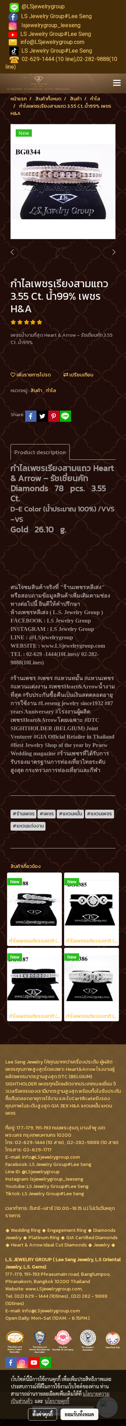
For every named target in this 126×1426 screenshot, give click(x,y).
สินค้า (36, 390)
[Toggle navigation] (117, 83)
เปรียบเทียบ (80, 375)
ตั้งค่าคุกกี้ (42, 1414)
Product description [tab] (40, 452)
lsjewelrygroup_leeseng (50, 25)
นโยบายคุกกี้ (57, 1401)
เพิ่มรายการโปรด (33, 375)
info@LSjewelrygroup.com (52, 42)
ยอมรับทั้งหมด (79, 1414)
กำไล (51, 390)
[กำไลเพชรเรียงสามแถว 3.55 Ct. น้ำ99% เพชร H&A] (63, 181)
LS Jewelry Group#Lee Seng (56, 16)
